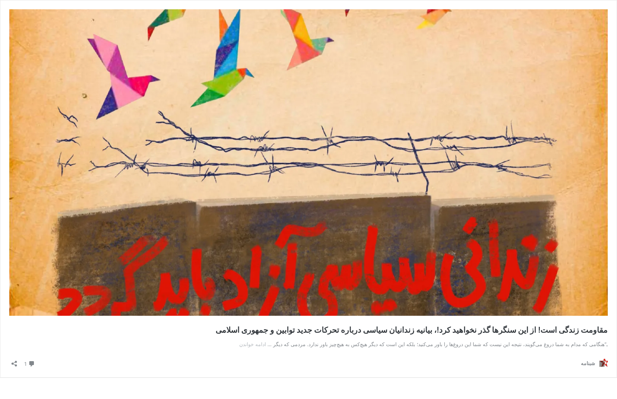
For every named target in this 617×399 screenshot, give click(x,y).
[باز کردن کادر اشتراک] (14, 361)
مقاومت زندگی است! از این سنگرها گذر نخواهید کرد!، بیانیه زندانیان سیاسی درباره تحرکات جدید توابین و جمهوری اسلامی (412, 329)
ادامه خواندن (252, 344)
